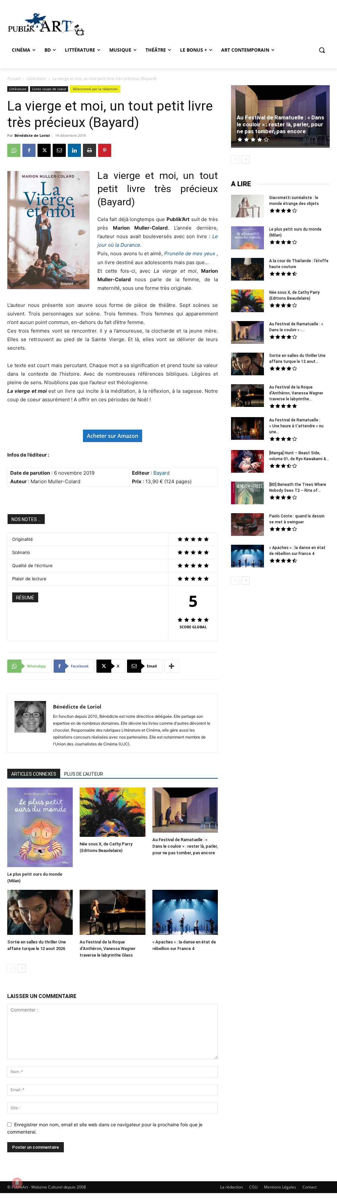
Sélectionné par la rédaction (95, 89)
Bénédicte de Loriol (32, 135)
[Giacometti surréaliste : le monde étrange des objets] (247, 207)
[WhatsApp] (13, 150)
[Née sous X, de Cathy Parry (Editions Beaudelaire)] (112, 813)
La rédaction (231, 1187)
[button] (322, 50)
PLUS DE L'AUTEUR (83, 774)
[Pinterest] (104, 150)
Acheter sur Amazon (112, 435)
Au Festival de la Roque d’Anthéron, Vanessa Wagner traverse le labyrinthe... (296, 393)
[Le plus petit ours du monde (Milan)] (40, 828)
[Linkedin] (74, 150)
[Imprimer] (89, 150)
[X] (44, 150)
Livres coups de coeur (49, 89)
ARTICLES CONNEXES (33, 774)
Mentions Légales (280, 1187)
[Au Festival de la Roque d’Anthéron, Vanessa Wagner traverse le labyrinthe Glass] (112, 913)
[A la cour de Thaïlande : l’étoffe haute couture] (247, 270)
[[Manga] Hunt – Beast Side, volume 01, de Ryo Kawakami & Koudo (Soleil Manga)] (247, 462)
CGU (253, 1187)
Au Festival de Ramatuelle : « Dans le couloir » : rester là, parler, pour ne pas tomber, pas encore (185, 846)
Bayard (161, 473)
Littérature (36, 78)
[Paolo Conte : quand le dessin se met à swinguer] (247, 525)
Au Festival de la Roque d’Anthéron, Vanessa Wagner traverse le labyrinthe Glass (108, 948)
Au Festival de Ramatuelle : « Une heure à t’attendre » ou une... (296, 426)
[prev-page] (11, 968)
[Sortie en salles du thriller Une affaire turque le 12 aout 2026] (40, 913)
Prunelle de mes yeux (189, 253)
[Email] (59, 150)
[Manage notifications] (17, 1183)
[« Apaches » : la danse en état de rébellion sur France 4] (185, 913)
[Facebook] (29, 150)
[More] (172, 666)
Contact (309, 1187)
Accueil (13, 78)
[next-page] (22, 968)
